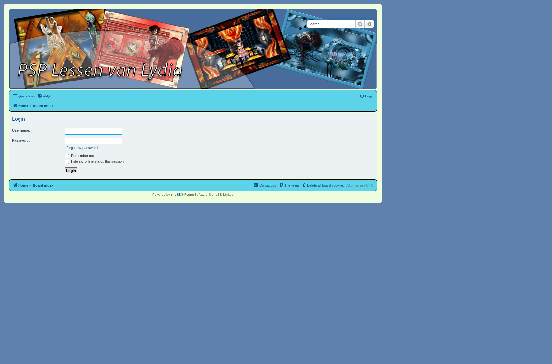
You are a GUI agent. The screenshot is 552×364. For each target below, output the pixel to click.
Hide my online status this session (97, 161)
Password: (21, 140)
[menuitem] (43, 96)
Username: (21, 130)
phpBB (176, 194)
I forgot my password (81, 148)
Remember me (82, 156)
